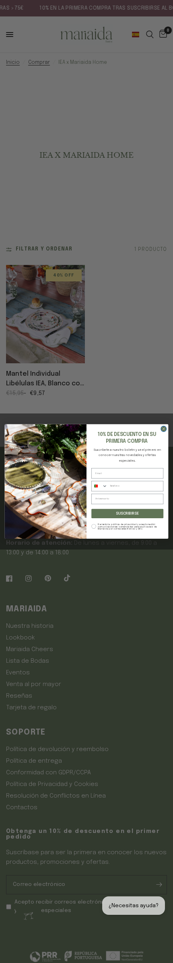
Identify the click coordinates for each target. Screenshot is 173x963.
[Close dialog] (164, 429)
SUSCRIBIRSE (127, 513)
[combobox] (99, 486)
